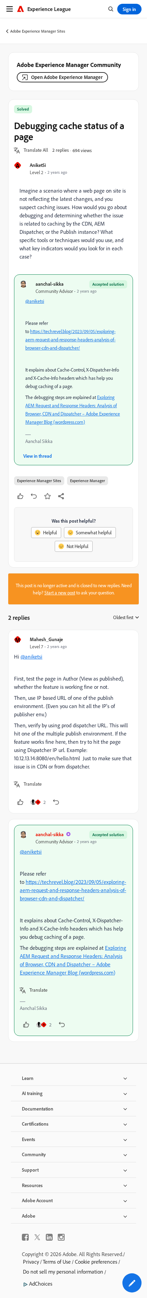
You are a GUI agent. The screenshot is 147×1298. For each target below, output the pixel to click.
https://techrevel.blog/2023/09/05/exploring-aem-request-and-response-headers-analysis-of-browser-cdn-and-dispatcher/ (70, 339)
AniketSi (38, 165)
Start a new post (59, 592)
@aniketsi (34, 301)
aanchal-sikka (50, 284)
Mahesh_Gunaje (46, 639)
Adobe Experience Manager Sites (37, 31)
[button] (36, 150)
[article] (73, 722)
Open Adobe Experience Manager (67, 77)
